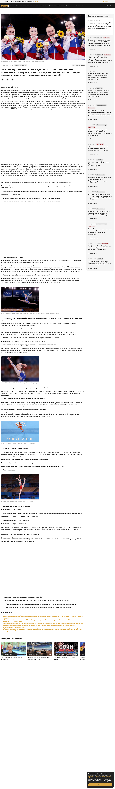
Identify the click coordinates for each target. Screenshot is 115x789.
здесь (37, 2)
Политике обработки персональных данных (99, 776)
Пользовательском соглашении (97, 778)
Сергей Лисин (80, 65)
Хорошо (100, 784)
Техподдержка (108, 1)
